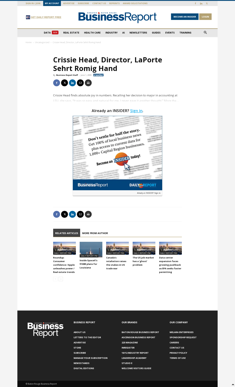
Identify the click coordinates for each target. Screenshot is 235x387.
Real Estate (71, 32)
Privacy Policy (178, 352)
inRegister (128, 347)
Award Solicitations (135, 3)
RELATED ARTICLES (66, 233)
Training (185, 32)
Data (50, 32)
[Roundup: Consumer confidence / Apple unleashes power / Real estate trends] (64, 248)
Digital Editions (84, 368)
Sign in (136, 110)
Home (29, 42)
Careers (174, 342)
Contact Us (99, 3)
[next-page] (61, 279)
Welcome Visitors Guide (136, 368)
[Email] (80, 82)
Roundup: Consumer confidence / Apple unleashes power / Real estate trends (64, 265)
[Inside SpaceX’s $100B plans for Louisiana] (91, 249)
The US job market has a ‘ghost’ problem (143, 261)
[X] (206, 3)
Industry (111, 32)
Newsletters (138, 32)
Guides (156, 32)
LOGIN (205, 16)
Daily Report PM (62, 253)
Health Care (92, 32)
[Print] (88, 82)
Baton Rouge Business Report (140, 332)
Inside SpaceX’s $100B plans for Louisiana (88, 264)
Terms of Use (178, 358)
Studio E (127, 363)
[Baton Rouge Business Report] (117, 17)
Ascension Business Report (138, 337)
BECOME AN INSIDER (185, 16)
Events (170, 32)
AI (123, 32)
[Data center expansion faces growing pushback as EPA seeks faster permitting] (170, 248)
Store (77, 347)
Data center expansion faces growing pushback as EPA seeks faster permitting (170, 265)
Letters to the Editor (87, 337)
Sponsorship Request (183, 337)
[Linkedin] (201, 3)
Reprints (114, 3)
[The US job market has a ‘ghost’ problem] (144, 248)
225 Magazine (130, 342)
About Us (80, 332)
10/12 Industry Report (135, 352)
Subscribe (83, 3)
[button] (205, 33)
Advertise (68, 3)
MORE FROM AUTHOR (95, 233)
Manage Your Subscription (91, 358)
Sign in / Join (33, 3)
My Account (52, 3)
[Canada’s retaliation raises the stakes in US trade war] (117, 248)
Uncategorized (42, 42)
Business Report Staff (67, 75)
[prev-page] (55, 279)
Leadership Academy (134, 358)
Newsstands (81, 363)
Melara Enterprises (182, 332)
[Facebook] (195, 3)
